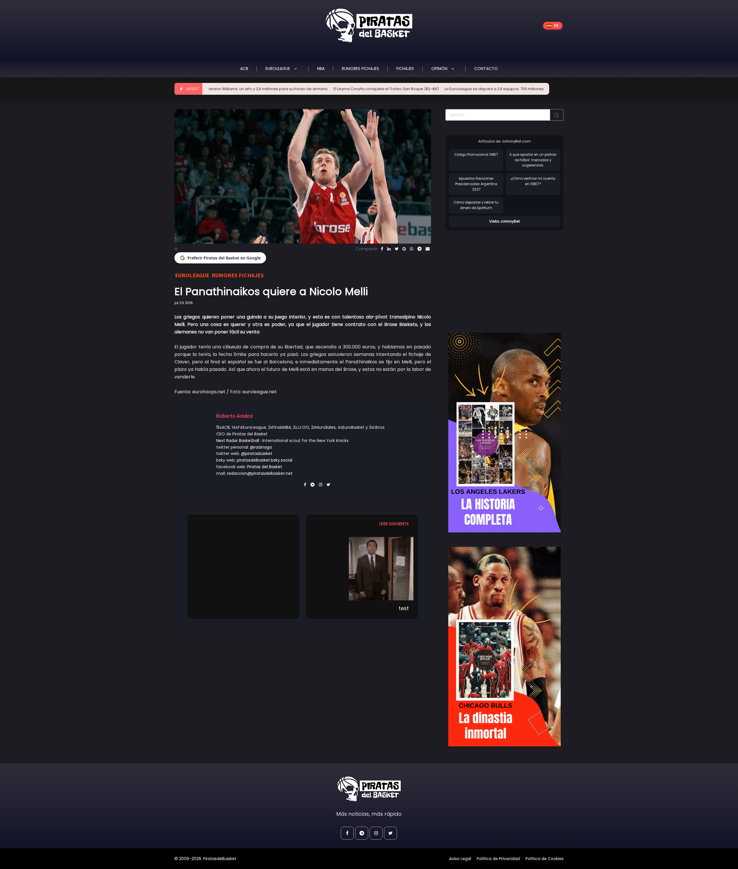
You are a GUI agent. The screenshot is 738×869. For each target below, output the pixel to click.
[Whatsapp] (411, 249)
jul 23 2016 (183, 303)
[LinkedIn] (389, 249)
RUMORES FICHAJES (360, 68)
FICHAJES (405, 68)
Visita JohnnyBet (504, 221)
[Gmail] (404, 249)
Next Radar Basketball (237, 440)
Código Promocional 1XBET (476, 154)
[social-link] (347, 833)
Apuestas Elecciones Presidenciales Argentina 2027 (476, 183)
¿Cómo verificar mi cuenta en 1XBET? (533, 181)
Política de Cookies (545, 859)
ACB (244, 68)
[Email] (428, 249)
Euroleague (278, 68)
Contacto (486, 68)
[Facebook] (382, 249)
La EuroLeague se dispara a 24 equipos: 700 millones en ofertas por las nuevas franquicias (474, 89)
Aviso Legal (460, 859)
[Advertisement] (493, 276)
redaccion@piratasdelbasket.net (260, 473)
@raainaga (261, 447)
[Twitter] (396, 249)
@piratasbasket (256, 453)
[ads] (504, 433)
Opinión (440, 68)
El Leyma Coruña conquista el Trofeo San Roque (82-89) (330, 89)
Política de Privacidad (498, 859)
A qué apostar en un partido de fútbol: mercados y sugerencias (532, 160)
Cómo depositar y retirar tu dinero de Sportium (476, 205)
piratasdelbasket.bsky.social (264, 460)
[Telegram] (419, 249)
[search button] (556, 114)
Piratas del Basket (264, 467)
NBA (321, 68)
